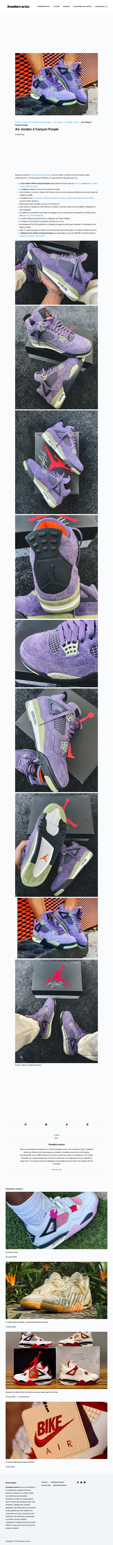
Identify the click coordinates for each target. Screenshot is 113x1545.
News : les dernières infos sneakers (37, 122)
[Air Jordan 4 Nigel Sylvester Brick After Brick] (56, 1430)
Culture (56, 6)
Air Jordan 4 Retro (72, 122)
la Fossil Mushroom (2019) (40, 175)
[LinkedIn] (87, 1124)
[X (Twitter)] (46, 1124)
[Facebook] (25, 1124)
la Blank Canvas (58, 198)
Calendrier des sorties (83, 6)
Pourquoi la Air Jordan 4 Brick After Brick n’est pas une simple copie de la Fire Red (32, 1392)
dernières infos (43, 6)
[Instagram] (84, 1482)
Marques (66, 6)
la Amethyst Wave (87, 198)
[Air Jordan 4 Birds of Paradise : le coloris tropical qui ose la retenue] (56, 1290)
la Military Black (71, 198)
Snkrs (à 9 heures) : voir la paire (32, 236)
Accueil (18, 122)
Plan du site (46, 1485)
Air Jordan (58, 122)
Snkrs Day (78, 183)
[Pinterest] (67, 1124)
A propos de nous (57, 1482)
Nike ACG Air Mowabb (31, 215)
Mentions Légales (60, 1485)
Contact (44, 1482)
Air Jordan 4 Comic (12, 1252)
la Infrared (47, 198)
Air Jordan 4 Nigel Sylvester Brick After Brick (20, 1462)
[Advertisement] (56, 29)
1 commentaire (23, 1397)
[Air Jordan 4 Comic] (56, 1220)
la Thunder (38, 198)
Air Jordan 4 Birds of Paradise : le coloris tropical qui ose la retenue (27, 1322)
